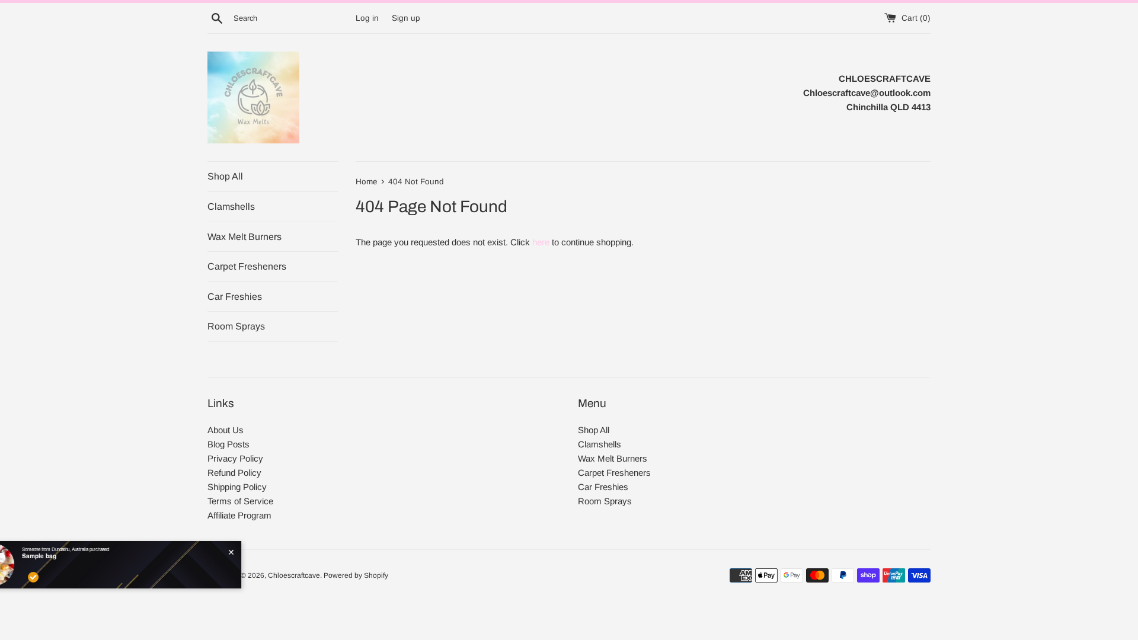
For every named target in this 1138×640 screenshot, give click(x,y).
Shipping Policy (237, 487)
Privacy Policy (235, 458)
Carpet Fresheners (246, 266)
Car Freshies (234, 297)
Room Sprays (236, 326)
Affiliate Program (239, 515)
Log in (367, 18)
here (540, 242)
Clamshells (231, 206)
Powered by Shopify (356, 575)
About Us (225, 430)
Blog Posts (228, 444)
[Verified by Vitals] (78, 577)
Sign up (406, 18)
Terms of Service (240, 501)
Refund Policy (234, 473)
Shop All (225, 176)
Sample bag (84, 555)
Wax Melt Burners (244, 237)
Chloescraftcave (294, 575)
